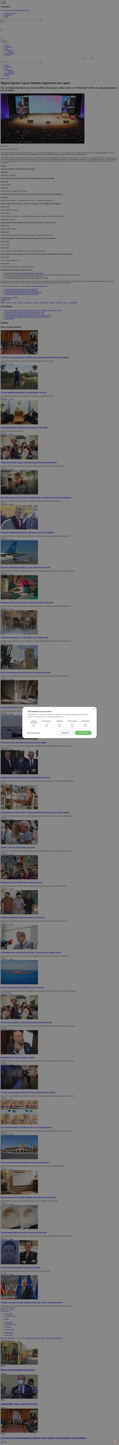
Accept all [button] (83, 733)
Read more (59, 717)
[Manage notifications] (114, 1440)
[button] (33, 733)
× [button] (93, 709)
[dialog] (59, 722)
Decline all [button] (65, 733)
